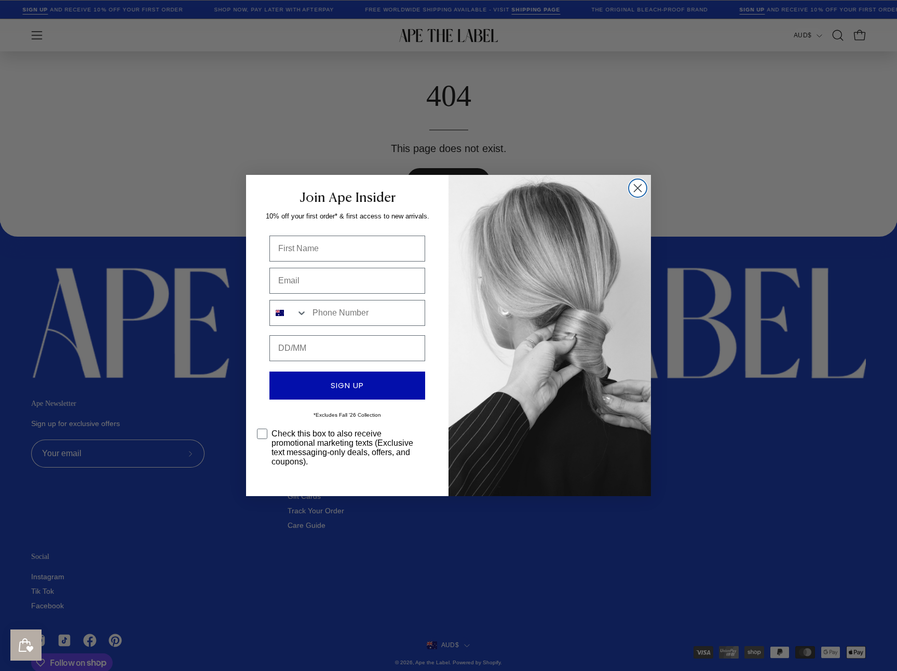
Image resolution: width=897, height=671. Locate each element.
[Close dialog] (638, 188)
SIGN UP (347, 385)
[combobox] (288, 312)
